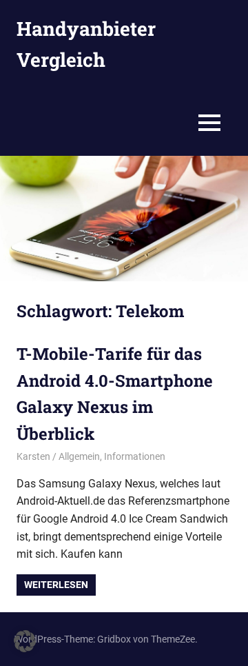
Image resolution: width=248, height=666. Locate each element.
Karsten (33, 456)
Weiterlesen (56, 584)
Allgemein (79, 456)
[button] (25, 641)
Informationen (134, 456)
